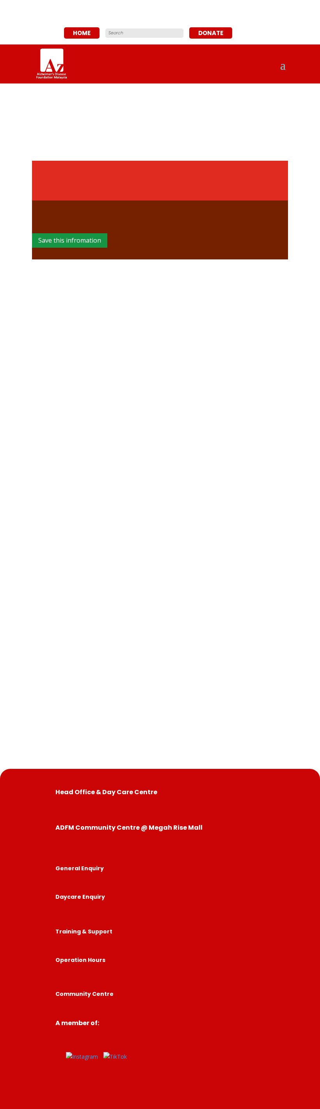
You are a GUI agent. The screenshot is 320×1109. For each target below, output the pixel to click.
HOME (82, 33)
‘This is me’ (154, 378)
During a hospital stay (173, 190)
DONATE (210, 33)
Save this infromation (69, 240)
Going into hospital (201, 175)
